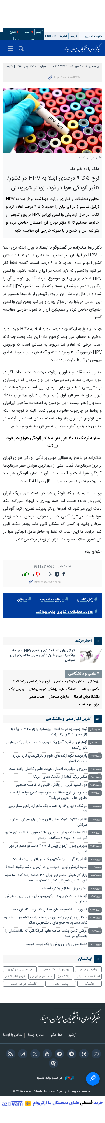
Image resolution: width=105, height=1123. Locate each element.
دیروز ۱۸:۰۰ (96, 777)
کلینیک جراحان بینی (23, 983)
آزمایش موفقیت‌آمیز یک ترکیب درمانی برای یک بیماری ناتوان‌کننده (46, 745)
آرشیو (39, 32)
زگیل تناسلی (85, 600)
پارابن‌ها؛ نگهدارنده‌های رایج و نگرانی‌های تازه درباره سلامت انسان (50, 758)
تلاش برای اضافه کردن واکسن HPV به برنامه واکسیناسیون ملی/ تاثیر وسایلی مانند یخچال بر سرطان (42, 655)
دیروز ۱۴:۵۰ (96, 806)
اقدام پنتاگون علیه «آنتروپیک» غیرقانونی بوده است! (50, 859)
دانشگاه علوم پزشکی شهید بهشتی (52, 689)
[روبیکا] (95, 1054)
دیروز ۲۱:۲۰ (96, 756)
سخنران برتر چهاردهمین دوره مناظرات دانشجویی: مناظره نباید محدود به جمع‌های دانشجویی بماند (45, 920)
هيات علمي (36, 697)
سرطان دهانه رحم (52, 600)
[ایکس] (34, 1054)
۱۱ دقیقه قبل (95, 729)
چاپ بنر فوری (88, 969)
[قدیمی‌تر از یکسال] (91, 655)
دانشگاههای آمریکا (87, 697)
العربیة (63, 36)
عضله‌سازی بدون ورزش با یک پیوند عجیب (56, 944)
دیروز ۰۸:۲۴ (95, 918)
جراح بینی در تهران (20, 969)
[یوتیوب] (46, 1054)
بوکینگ (89, 983)
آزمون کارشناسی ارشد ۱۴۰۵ (31, 682)
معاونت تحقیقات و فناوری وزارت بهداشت (64, 612)
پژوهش (94, 66)
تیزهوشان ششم (15, 976)
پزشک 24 (64, 976)
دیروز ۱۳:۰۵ (96, 833)
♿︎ (93, 1079)
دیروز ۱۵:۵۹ (95, 785)
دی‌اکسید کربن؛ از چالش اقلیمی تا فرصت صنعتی (51, 785)
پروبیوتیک (16, 689)
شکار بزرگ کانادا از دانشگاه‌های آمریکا (60, 777)
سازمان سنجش (59, 697)
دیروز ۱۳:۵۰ (96, 820)
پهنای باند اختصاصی (56, 969)
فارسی (74, 36)
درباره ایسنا (36, 1035)
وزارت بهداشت (89, 705)
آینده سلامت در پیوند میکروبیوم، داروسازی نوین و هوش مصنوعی (46, 899)
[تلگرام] (58, 1054)
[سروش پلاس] (70, 1054)
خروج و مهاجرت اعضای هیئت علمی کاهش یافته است (48, 769)
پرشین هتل (60, 983)
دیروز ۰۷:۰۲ (96, 931)
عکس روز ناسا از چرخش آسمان (64, 888)
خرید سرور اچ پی (41, 976)
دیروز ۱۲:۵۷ (95, 846)
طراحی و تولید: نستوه (50, 1078)
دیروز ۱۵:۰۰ (96, 793)
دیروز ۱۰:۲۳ (96, 875)
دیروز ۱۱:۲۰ (96, 867)
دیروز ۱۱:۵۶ (96, 859)
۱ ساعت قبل (95, 742)
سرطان (22, 600)
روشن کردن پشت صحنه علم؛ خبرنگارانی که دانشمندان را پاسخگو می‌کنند (46, 933)
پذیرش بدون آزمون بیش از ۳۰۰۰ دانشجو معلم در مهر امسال (48, 848)
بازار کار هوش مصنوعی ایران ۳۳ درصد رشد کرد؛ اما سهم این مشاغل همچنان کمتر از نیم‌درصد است (46, 877)
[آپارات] (52, 1064)
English (50, 36)
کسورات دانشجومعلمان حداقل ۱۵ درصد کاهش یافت (49, 910)
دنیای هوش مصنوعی (69, 682)
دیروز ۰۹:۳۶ (96, 889)
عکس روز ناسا (90, 689)
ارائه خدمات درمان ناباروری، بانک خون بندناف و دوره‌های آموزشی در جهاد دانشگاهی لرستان (46, 835)
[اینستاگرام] (21, 1054)
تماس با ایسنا (12, 1035)
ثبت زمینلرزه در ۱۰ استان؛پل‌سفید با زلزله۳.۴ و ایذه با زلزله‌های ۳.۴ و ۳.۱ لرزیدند (49, 732)
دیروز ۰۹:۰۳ (96, 896)
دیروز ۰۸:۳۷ (95, 910)
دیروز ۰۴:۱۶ (96, 944)
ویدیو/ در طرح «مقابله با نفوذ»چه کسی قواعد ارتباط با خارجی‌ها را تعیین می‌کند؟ (48, 795)
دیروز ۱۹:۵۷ (95, 769)
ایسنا (83, 48)
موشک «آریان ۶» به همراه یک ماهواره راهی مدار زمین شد (47, 808)
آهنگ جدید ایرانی (88, 976)
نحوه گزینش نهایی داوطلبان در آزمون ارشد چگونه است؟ (46, 867)
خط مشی (56, 1035)
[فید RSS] (9, 1054)
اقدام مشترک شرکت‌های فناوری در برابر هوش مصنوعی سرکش (47, 822)
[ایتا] (83, 1054)
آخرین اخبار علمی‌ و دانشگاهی (69, 719)
